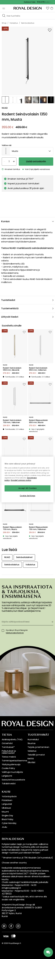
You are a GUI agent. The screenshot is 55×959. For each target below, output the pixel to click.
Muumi (5, 812)
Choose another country (14, 862)
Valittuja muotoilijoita (12, 772)
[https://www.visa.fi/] (6, 936)
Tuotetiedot (8, 300)
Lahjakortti (7, 776)
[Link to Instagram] (18, 926)
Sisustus (32, 743)
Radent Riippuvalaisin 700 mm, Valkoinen (38, 528)
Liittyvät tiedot (9, 316)
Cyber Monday (9, 823)
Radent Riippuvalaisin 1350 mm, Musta (38, 421)
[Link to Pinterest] (4, 926)
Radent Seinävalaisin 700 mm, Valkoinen (12, 421)
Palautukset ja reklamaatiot (9, 752)
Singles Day (7, 816)
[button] (47, 8)
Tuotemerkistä (9, 308)
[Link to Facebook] (11, 926)
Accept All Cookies (27, 488)
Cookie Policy (8, 768)
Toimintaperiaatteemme (14, 761)
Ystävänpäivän (9, 796)
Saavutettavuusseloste (13, 780)
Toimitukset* (8, 747)
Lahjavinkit (7, 804)
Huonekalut (33, 739)
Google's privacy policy (21, 480)
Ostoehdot (7, 743)
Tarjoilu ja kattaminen (38, 747)
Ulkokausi (6, 808)
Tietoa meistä (9, 757)
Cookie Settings (27, 496)
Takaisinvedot (9, 784)
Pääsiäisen (7, 800)
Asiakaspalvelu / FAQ (12, 739)
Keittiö (31, 759)
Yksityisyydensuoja (11, 764)
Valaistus (32, 751)
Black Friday (7, 819)
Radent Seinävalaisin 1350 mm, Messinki (12, 369)
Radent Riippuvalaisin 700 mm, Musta (12, 528)
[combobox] (27, 151)
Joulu (4, 827)
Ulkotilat (31, 762)
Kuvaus (5, 221)
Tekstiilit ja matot (36, 755)
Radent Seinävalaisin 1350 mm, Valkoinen (38, 369)
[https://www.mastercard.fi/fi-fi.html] (13, 936)
